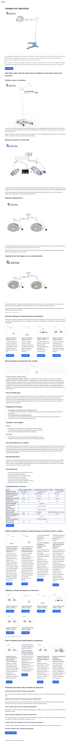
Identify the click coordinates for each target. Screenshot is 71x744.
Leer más (9, 583)
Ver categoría (9, 68)
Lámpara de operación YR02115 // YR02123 (16, 376)
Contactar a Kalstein (11, 732)
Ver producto (10, 355)
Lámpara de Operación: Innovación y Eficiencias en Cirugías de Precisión (27, 652)
